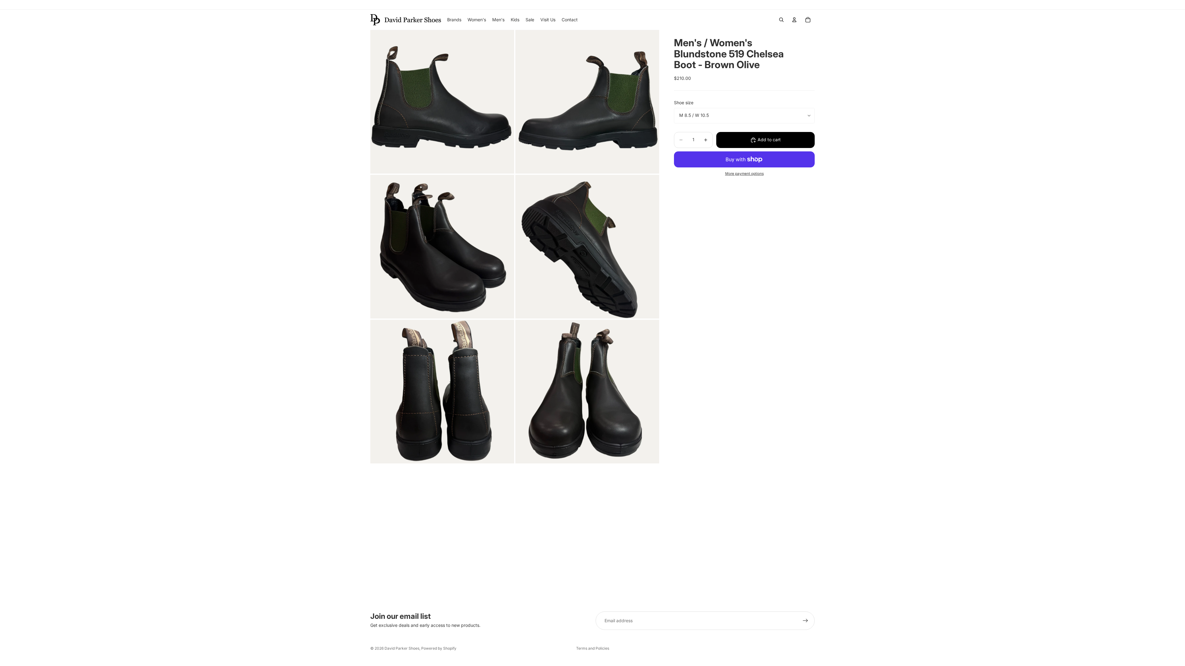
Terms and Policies (592, 648)
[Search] (781, 20)
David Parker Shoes (402, 648)
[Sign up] (805, 620)
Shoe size (683, 102)
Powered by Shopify (438, 648)
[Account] (794, 20)
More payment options (744, 173)
